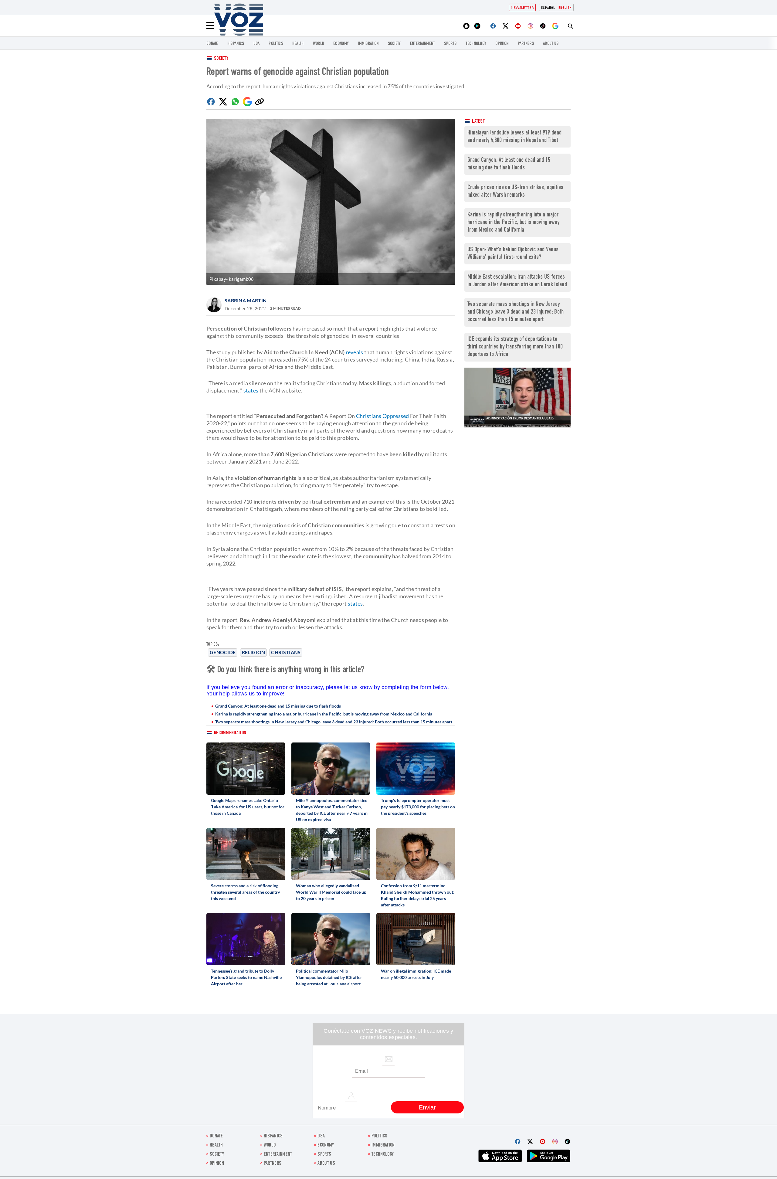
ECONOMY (341, 44)
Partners (526, 44)
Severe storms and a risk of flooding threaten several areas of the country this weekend (245, 892)
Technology (476, 44)
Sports (450, 44)
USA (256, 44)
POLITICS (276, 44)
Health (298, 44)
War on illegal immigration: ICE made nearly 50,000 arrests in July (416, 974)
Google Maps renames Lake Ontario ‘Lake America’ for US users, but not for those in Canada (247, 807)
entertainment (422, 44)
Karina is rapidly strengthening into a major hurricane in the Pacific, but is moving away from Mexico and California (323, 713)
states (250, 390)
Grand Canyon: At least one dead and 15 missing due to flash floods (278, 705)
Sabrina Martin (245, 300)
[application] (517, 397)
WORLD (318, 44)
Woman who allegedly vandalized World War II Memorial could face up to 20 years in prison (331, 892)
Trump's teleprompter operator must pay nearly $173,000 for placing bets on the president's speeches (418, 807)
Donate (212, 44)
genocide (223, 652)
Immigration (368, 44)
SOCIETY (394, 44)
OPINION (501, 44)
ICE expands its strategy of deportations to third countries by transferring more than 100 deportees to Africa (515, 347)
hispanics (235, 44)
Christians (285, 652)
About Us (550, 44)
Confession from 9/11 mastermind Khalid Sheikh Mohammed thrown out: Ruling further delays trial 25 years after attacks (417, 895)
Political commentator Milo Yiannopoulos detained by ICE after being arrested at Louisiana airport (329, 977)
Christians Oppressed (382, 416)
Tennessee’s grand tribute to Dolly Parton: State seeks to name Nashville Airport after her (246, 977)
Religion (253, 652)
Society (221, 58)
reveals (353, 352)
